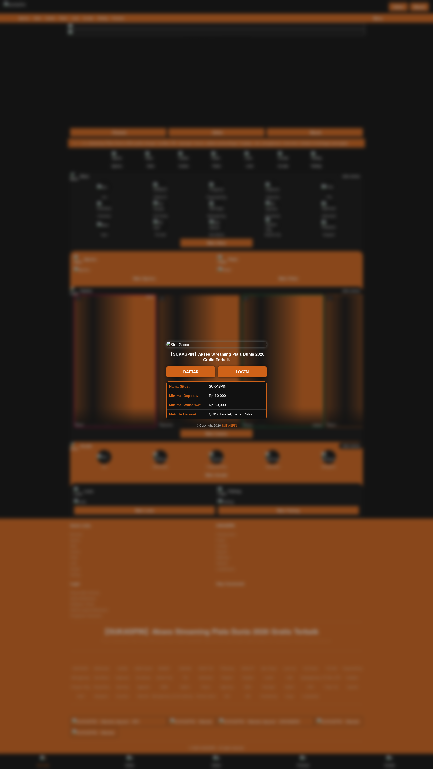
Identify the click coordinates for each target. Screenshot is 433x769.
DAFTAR (191, 372)
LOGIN (242, 372)
